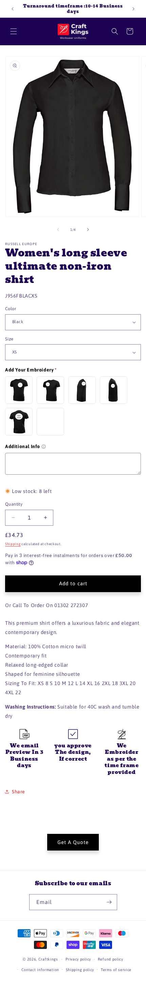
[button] (13, 31)
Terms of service (116, 970)
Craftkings (48, 959)
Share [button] (18, 791)
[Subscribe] (109, 902)
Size (9, 339)
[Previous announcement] (12, 8)
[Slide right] (87, 229)
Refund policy (110, 959)
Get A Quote (73, 842)
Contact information (40, 970)
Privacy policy (78, 959)
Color (10, 308)
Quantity (13, 504)
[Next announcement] (133, 8)
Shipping (13, 544)
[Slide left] (58, 229)
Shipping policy (80, 970)
